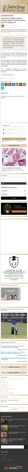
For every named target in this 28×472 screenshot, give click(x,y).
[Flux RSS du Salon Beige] (15, 409)
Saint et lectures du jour (8, 388)
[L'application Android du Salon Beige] (16, 409)
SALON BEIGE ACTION (14, 145)
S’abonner (4, 384)
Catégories (4, 386)
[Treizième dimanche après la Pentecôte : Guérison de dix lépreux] (4, 430)
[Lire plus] (9, 170)
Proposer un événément (14, 372)
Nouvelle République (6, 32)
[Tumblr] (20, 84)
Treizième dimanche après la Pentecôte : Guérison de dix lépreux (16, 426)
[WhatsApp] (2, 88)
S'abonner (3, 457)
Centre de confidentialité (8, 393)
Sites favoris (5, 390)
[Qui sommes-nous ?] (11, 409)
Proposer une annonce (14, 367)
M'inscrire (24, 141)
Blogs (3, 380)
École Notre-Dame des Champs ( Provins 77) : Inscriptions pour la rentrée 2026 (13, 347)
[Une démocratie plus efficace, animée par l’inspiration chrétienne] (4, 436)
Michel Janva (8, 25)
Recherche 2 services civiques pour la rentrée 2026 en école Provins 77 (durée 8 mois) (13, 353)
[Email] (24, 84)
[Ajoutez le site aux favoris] (14, 409)
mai (4, 69)
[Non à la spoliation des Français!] (14, 165)
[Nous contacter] (12, 409)
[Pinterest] (9, 84)
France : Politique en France (7, 15)
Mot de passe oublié (22, 135)
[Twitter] (2, 84)
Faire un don (5, 382)
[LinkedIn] (13, 84)
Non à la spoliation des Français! (11, 168)
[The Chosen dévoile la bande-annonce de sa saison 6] (4, 423)
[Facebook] (6, 84)
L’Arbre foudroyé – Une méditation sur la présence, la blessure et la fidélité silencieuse (16, 439)
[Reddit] (17, 84)
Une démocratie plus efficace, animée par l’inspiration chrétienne (17, 433)
